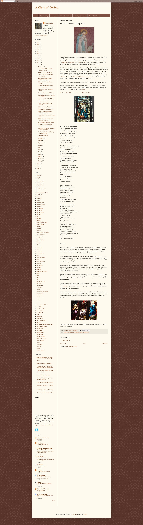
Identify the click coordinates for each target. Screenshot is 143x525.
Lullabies (39, 267)
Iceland (38, 246)
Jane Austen (39, 250)
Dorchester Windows (43, 135)
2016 (38, 53)
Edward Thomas (40, 224)
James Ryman (40, 248)
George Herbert (40, 236)
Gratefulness (39, 238)
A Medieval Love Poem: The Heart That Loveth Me (45, 371)
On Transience (40, 285)
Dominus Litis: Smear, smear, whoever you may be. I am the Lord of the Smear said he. (45, 459)
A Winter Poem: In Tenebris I (45, 107)
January (40, 161)
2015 (38, 56)
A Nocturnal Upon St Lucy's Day (46, 109)
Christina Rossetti (41, 204)
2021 (38, 42)
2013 (38, 60)
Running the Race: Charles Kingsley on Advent (46, 95)
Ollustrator (74, 514)
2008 (38, 168)
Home (35, 16)
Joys (37, 255)
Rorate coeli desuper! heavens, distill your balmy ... (45, 78)
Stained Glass (86, 332)
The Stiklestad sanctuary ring (43, 471)
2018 (38, 49)
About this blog (44, 16)
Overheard (39, 287)
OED (38, 279)
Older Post (105, 343)
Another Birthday (41, 490)
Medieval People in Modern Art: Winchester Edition (45, 112)
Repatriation (39, 439)
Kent (38, 259)
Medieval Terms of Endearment (44, 363)
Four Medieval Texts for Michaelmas (45, 390)
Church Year (66, 332)
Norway (38, 277)
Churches (39, 214)
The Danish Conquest (65, 16)
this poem (64, 62)
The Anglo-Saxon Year (80, 16)
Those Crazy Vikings (41, 338)
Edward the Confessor (42, 222)
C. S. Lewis (39, 195)
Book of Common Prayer (42, 193)
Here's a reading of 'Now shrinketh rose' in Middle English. (75, 93)
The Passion (39, 330)
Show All (53, 500)
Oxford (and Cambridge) (42, 291)
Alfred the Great (40, 181)
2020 (38, 44)
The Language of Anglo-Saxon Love (45, 393)
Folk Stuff (39, 228)
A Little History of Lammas (43, 375)
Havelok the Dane (41, 240)
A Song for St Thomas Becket (45, 72)
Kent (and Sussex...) (41, 261)
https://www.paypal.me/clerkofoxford (43, 425)
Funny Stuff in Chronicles (43, 232)
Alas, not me (40, 456)
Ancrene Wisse (40, 183)
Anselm (38, 187)
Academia (39, 175)
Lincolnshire (39, 265)
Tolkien (38, 342)
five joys (65, 286)
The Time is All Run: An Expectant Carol (46, 115)
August (40, 145)
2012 (38, 62)
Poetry (81, 332)
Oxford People (40, 293)
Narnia (38, 275)
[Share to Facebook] (87, 330)
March (40, 156)
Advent (38, 177)
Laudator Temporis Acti (43, 438)
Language (39, 263)
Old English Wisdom (94, 16)
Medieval (72, 332)
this (80, 62)
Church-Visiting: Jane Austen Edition (45, 103)
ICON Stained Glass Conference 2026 (44, 484)
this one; (72, 62)
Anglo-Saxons (40, 185)
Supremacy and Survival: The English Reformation (44, 449)
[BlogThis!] (84, 330)
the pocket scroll (41, 475)
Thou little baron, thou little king (46, 93)
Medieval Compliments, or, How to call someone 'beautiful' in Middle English (45, 359)
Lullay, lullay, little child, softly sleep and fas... (45, 75)
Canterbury (39, 198)
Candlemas (39, 196)
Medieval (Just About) (42, 271)
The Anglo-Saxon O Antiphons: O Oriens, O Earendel (45, 378)
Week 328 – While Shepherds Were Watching (45, 496)
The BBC (39, 322)
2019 (38, 46)
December (40, 67)
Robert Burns (40, 307)
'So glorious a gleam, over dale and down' (45, 385)
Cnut (38, 216)
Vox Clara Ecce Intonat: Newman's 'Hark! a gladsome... (46, 128)
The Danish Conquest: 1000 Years (44, 324)
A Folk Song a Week (42, 494)
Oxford (38, 289)
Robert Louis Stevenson (42, 308)
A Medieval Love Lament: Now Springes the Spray (45, 119)
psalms (38, 303)
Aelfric (38, 179)
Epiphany (39, 226)
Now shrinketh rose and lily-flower (46, 122)
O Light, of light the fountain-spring (45, 125)
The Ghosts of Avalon (42, 466)
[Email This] (83, 330)
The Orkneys (40, 328)
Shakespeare (39, 316)
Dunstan (38, 220)
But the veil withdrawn (43, 101)
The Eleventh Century (42, 326)
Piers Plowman (40, 297)
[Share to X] (86, 330)
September (41, 143)
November (41, 138)
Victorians (39, 346)
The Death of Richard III (42, 444)
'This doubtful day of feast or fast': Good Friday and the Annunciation (45, 366)
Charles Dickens (40, 202)
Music (38, 273)
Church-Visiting (40, 212)
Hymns (38, 244)
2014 (38, 58)
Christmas (39, 206)
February (40, 158)
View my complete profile (41, 35)
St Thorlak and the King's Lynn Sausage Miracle (45, 86)
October (40, 140)
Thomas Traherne (41, 336)
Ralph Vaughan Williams (42, 305)
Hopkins (38, 242)
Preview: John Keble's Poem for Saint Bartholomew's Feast (45, 451)
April (39, 154)
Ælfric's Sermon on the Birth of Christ (45, 82)
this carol (63, 76)
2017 (38, 51)
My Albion (39, 470)
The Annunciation (41, 320)
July (39, 147)
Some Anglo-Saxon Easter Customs (45, 382)
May (39, 152)
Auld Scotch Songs (41, 189)
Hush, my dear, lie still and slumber (46, 99)
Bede (38, 191)
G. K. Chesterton (41, 234)
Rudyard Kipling (40, 310)
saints (38, 314)
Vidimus (39, 482)
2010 (38, 163)
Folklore (39, 230)
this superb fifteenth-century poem (82, 76)
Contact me (54, 16)
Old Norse (39, 283)
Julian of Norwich (41, 257)
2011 (38, 65)
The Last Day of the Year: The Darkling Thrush (45, 69)
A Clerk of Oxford (46, 7)
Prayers (38, 301)
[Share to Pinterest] (89, 330)
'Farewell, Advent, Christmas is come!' (45, 89)
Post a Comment (66, 340)
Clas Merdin (40, 465)
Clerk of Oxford (49, 23)
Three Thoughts (40, 340)
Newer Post (63, 343)
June (39, 149)
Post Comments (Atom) (71, 346)
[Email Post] (80, 330)
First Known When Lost (43, 489)
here (70, 89)
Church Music (40, 208)
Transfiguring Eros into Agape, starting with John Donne (44, 477)
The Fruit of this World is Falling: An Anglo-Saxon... (46, 132)
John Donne (39, 252)
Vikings (38, 348)
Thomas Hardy (40, 334)
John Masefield (40, 253)
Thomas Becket (40, 332)
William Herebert (41, 350)
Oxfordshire (76, 332)
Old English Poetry (41, 281)
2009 (38, 166)
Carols (38, 200)
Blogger (85, 514)
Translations (39, 344)
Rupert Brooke (40, 312)
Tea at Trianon (40, 443)
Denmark (39, 218)
